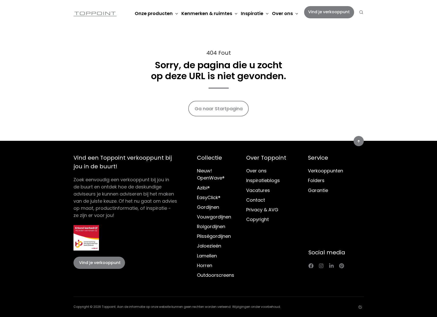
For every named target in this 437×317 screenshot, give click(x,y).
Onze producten (154, 13)
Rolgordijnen (211, 226)
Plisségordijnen (214, 236)
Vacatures (258, 190)
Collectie (209, 158)
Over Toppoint (266, 158)
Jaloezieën (209, 246)
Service (318, 158)
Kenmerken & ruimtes (206, 13)
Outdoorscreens (215, 275)
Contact (255, 200)
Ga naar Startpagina (219, 108)
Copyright (257, 219)
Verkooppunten (325, 171)
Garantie (318, 190)
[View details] (311, 265)
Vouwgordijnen (214, 217)
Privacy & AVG (262, 209)
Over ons (282, 13)
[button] (361, 12)
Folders (316, 180)
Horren (204, 265)
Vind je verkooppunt (329, 12)
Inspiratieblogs (263, 180)
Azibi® (203, 188)
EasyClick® (208, 197)
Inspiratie (252, 13)
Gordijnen (208, 207)
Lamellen (207, 256)
